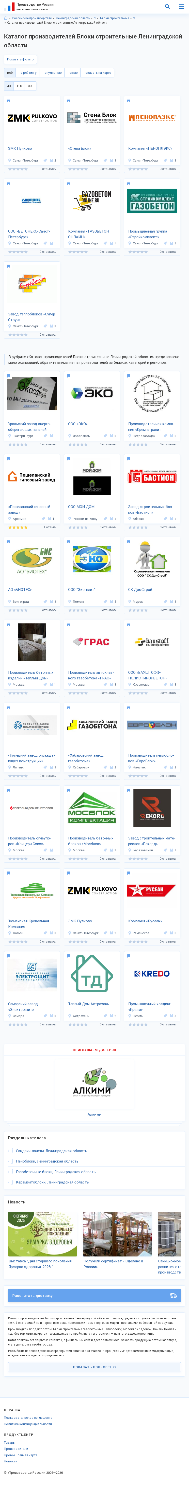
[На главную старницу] (6, 18)
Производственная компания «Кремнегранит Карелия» (151, 427)
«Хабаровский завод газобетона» (86, 758)
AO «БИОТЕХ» (20, 589)
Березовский (143, 850)
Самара (18, 1016)
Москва (19, 684)
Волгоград (21, 601)
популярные (52, 72)
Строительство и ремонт (96, 18)
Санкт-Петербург (25, 160)
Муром (138, 601)
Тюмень (78, 601)
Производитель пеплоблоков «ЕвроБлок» (151, 758)
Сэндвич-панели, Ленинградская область (51, 1151)
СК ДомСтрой (140, 589)
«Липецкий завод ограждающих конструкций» (31, 758)
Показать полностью (94, 1367)
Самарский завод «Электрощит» (23, 1007)
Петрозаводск (144, 436)
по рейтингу (28, 72)
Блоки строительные (114, 18)
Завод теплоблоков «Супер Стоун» (31, 317)
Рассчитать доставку (32, 1295)
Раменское (141, 933)
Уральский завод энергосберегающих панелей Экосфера (29, 427)
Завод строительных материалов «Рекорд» (151, 841)
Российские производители (32, 18)
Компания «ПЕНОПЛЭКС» (150, 148)
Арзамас (19, 519)
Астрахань (81, 1016)
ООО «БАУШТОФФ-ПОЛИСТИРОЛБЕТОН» (147, 675)
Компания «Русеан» (145, 921)
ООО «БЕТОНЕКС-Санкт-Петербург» (29, 234)
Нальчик (139, 767)
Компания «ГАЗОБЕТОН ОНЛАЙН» (88, 234)
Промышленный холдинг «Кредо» (149, 1007)
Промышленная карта (20, 1455)
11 (54, 519)
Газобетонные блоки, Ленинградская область (56, 1172)
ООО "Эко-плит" (81, 589)
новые (73, 72)
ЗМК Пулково (20, 148)
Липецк (18, 767)
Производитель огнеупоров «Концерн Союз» (29, 841)
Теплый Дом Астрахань (88, 1004)
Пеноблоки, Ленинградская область (47, 1161)
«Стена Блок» (79, 148)
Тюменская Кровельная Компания (28, 924)
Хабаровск (81, 767)
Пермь (138, 1016)
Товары (10, 1442)
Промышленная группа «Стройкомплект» (147, 234)
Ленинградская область (73, 18)
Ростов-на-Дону (85, 519)
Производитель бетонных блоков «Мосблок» (90, 841)
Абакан (138, 519)
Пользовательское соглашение (28, 1417)
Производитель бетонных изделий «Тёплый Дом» (30, 675)
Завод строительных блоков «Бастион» (150, 510)
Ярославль (81, 436)
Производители (16, 1449)
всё (10, 72)
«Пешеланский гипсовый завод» (29, 510)
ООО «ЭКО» (78, 424)
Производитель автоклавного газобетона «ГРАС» (91, 675)
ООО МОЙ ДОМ (81, 507)
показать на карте (97, 72)
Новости (10, 1461)
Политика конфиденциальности (28, 1424)
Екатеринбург (23, 436)
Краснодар (141, 684)
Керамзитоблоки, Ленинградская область (52, 1182)
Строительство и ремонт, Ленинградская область (135, 18)
